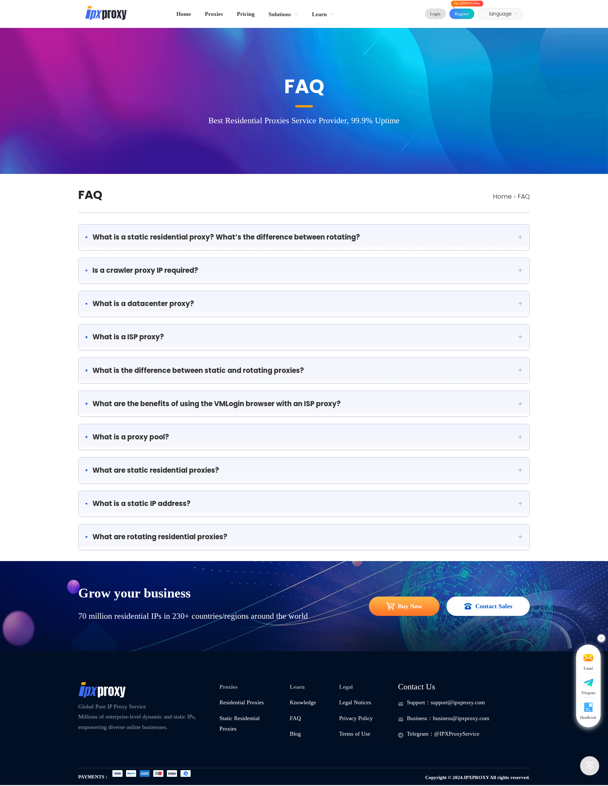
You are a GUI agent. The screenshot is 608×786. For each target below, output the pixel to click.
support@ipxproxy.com (458, 702)
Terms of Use (354, 734)
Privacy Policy (356, 718)
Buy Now (410, 606)
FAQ (90, 195)
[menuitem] (183, 13)
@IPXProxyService (456, 734)
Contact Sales (493, 606)
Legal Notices (355, 702)
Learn (319, 14)
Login (435, 13)
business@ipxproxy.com (461, 718)
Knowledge (303, 702)
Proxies (214, 14)
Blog (295, 734)
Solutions (280, 14)
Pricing (246, 14)
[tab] (304, 237)
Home (183, 14)
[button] (304, 237)
